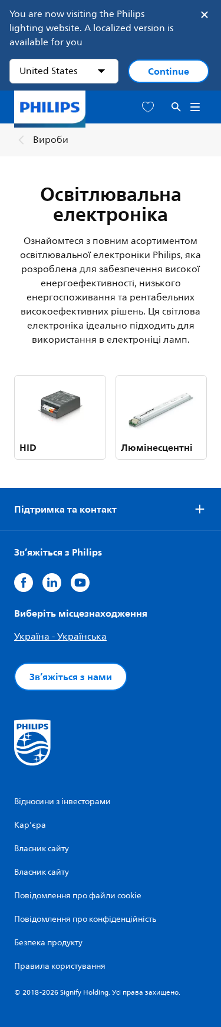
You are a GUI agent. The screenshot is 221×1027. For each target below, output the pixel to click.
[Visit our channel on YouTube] (80, 582)
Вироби (50, 140)
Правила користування (59, 966)
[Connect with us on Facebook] (23, 582)
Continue (168, 71)
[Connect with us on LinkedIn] (51, 582)
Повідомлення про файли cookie (77, 895)
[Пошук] (176, 107)
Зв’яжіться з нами (70, 676)
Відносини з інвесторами (62, 801)
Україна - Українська (60, 636)
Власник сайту (41, 848)
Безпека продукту (48, 942)
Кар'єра (30, 825)
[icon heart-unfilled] (148, 107)
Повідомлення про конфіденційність (85, 919)
